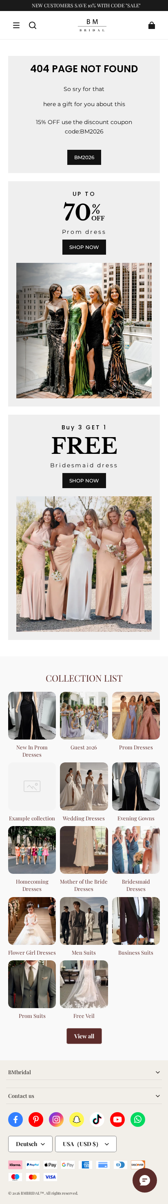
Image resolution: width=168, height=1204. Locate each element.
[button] (16, 25)
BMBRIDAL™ (32, 1193)
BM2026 (84, 157)
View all (84, 1036)
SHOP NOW (84, 247)
